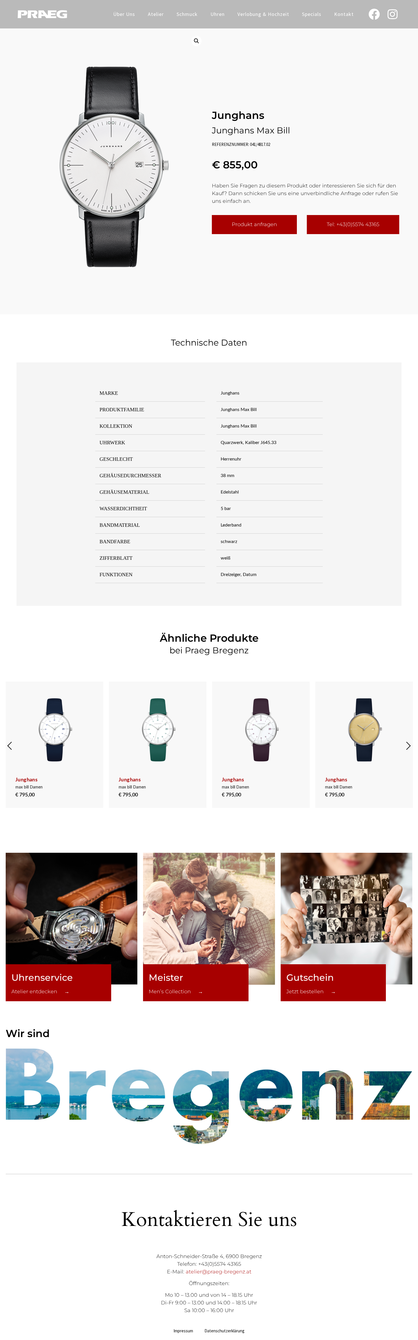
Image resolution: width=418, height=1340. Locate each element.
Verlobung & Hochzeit (263, 14)
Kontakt (344, 14)
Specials (311, 14)
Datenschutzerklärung (224, 1330)
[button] (196, 41)
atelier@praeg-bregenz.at (218, 1272)
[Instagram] (392, 14)
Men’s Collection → (176, 991)
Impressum (183, 1330)
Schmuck (187, 14)
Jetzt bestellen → (311, 991)
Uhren (217, 14)
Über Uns (124, 14)
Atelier (156, 14)
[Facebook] (374, 14)
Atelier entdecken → (40, 991)
